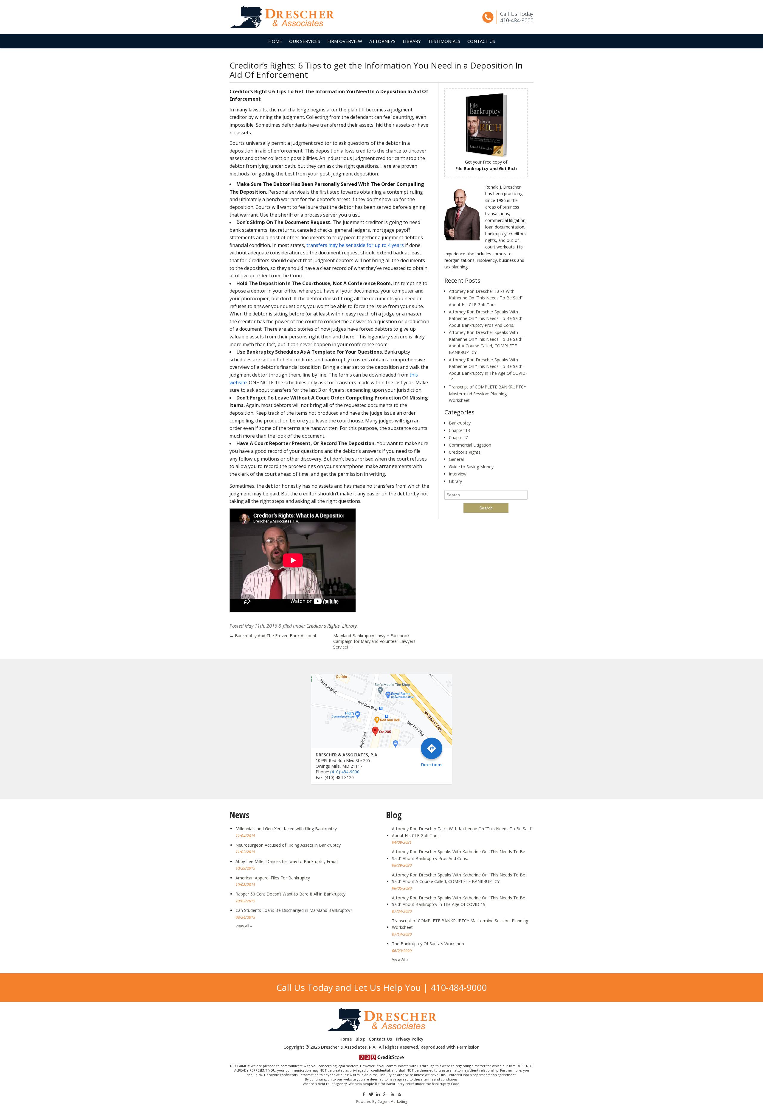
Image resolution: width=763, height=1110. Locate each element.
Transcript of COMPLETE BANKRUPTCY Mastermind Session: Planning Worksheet (487, 393)
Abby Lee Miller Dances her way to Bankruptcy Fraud (286, 861)
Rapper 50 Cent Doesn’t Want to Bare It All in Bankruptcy (290, 894)
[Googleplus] (385, 1093)
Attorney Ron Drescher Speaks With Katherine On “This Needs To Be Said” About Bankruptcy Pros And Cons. (485, 318)
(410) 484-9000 (344, 772)
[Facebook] (363, 1093)
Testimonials (444, 41)
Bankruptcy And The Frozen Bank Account (273, 635)
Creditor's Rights (323, 626)
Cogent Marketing (392, 1101)
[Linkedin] (378, 1093)
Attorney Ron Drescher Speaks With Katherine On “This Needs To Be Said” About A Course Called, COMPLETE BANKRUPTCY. (458, 878)
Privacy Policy (410, 1039)
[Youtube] (392, 1093)
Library (412, 41)
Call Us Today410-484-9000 (517, 17)
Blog (360, 1039)
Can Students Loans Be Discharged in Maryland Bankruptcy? (293, 910)
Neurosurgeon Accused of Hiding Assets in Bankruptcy (288, 845)
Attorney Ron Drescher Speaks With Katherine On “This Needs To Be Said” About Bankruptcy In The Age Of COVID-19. (458, 901)
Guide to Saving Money (471, 467)
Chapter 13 (459, 430)
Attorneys (382, 41)
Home (275, 41)
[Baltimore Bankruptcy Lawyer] (281, 17)
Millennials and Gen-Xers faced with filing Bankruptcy (286, 828)
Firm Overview (344, 41)
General (456, 459)
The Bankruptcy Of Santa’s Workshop (428, 943)
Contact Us (481, 41)
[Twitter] (370, 1093)
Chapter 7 (458, 437)
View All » (243, 926)
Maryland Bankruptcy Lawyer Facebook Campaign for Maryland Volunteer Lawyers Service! (374, 641)
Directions (431, 764)
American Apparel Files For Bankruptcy (272, 878)
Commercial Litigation (470, 445)
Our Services (304, 41)
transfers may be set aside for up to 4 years (355, 245)
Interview (457, 474)
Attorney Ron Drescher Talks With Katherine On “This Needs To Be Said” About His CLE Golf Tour (485, 297)
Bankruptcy (460, 423)
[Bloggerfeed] (399, 1093)
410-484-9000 (459, 987)
